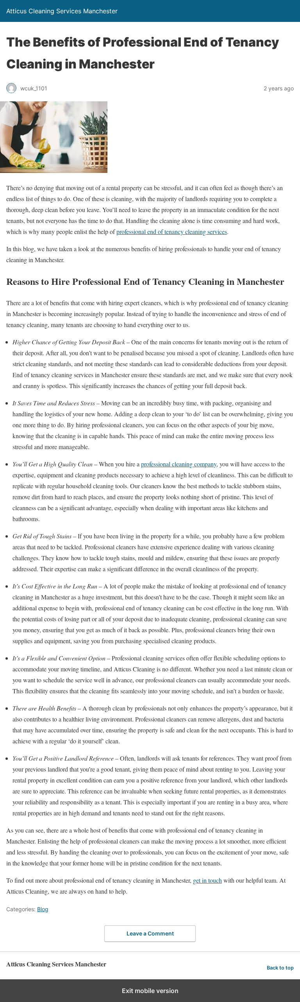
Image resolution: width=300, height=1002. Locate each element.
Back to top (280, 968)
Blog (42, 909)
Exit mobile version (150, 991)
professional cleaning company (178, 464)
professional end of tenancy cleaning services (171, 231)
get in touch (207, 880)
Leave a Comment (150, 933)
